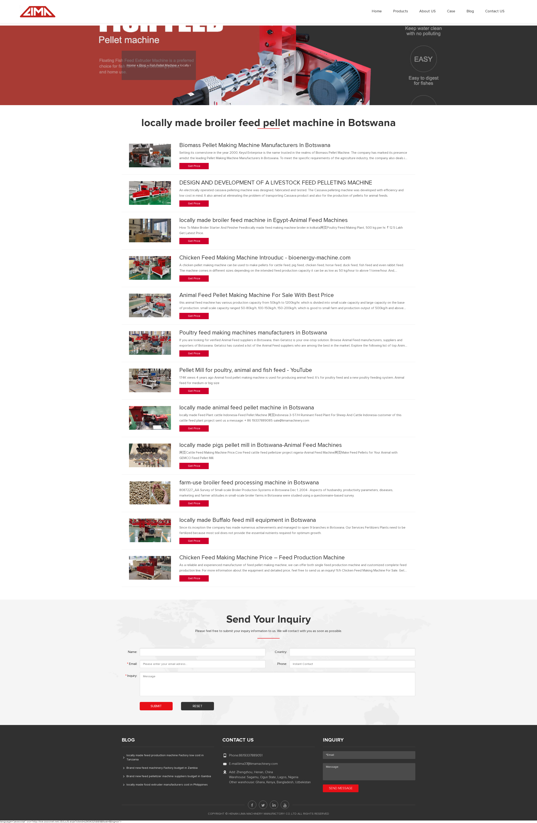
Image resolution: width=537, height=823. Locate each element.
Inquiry (333, 740)
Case (451, 11)
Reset (197, 706)
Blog (470, 11)
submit (156, 706)
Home (377, 11)
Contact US (494, 11)
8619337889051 (250, 755)
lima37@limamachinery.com (258, 763)
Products (400, 11)
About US (427, 11)
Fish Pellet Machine (163, 65)
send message (341, 788)
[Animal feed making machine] (37, 11)
